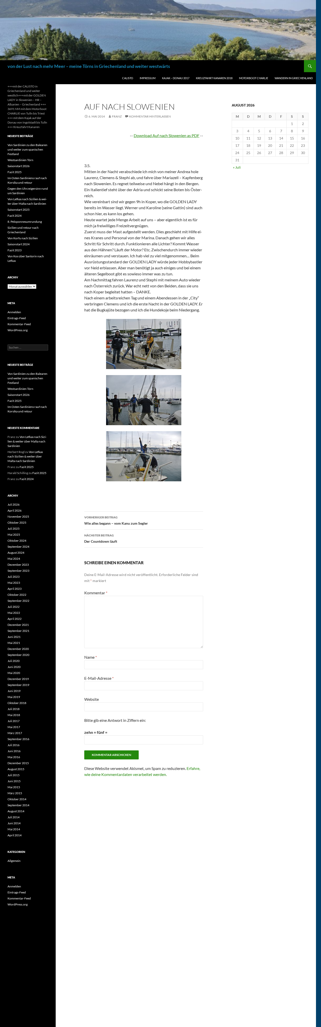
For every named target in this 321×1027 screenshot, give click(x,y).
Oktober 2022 (17, 595)
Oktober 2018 (17, 703)
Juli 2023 (14, 577)
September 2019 (18, 685)
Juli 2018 (14, 709)
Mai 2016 (14, 757)
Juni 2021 (14, 637)
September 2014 (18, 805)
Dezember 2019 (18, 679)
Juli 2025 (14, 528)
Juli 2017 (14, 721)
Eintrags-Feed (17, 318)
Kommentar (95, 592)
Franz (117, 116)
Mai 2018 (14, 715)
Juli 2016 (14, 745)
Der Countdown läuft (100, 538)
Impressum (147, 78)
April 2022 (15, 619)
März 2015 (15, 793)
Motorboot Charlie (253, 78)
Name (90, 657)
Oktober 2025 (17, 522)
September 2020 (18, 655)
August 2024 (16, 552)
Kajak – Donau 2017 (175, 78)
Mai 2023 (14, 583)
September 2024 (18, 546)
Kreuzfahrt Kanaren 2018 (214, 78)
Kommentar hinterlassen (150, 116)
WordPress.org (18, 330)
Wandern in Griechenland (294, 78)
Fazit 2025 (15, 172)
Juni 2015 (14, 781)
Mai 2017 (14, 727)
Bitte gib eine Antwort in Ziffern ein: (115, 720)
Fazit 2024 (15, 215)
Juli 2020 (14, 661)
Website (91, 699)
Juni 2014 (14, 823)
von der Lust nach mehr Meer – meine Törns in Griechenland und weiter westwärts (89, 66)
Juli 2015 (14, 775)
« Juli (237, 167)
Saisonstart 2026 (19, 166)
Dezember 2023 (18, 564)
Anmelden (14, 312)
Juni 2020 (14, 667)
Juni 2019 (14, 691)
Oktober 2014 (17, 799)
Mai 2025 (14, 534)
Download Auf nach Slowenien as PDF (166, 135)
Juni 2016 (14, 751)
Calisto (127, 78)
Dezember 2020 (18, 649)
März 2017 (15, 733)
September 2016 (18, 739)
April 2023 (15, 589)
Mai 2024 (14, 558)
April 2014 (15, 835)
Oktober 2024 (17, 540)
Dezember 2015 (18, 763)
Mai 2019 (14, 697)
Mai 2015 (14, 787)
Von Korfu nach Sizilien (23, 238)
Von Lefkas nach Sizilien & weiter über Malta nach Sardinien (27, 441)
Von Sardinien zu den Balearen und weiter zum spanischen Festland (27, 149)
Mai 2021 (14, 643)
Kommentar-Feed (19, 324)
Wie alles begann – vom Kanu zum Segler (116, 520)
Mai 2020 (14, 673)
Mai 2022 (14, 613)
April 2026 (15, 510)
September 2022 (18, 601)
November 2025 (18, 516)
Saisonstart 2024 (19, 244)
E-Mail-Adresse (99, 678)
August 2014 (16, 811)
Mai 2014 (14, 829)
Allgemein (14, 861)
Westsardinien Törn (20, 160)
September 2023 (18, 571)
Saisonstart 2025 (19, 209)
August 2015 (16, 769)
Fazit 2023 (15, 250)
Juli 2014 (14, 817)
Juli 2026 (14, 504)
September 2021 (18, 631)
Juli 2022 (14, 607)
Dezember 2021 (18, 625)
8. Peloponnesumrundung (25, 221)
